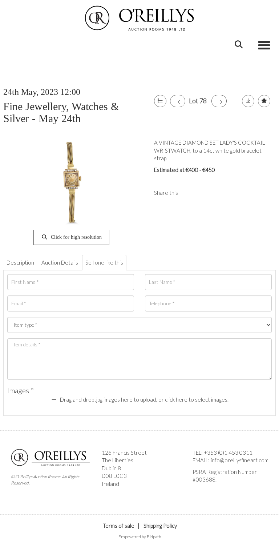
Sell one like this (104, 262)
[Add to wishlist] (264, 101)
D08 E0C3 (114, 475)
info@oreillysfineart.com (239, 460)
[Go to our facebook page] (199, 492)
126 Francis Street (124, 452)
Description (20, 262)
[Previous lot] (177, 101)
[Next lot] (219, 101)
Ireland (110, 483)
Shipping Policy (160, 525)
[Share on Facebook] (190, 192)
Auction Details (59, 262)
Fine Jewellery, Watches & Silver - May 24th (61, 112)
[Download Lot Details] (248, 101)
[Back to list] (160, 101)
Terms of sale (118, 525)
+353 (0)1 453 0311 (228, 452)
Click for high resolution (75, 237)
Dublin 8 (111, 468)
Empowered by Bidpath (139, 536)
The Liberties (117, 460)
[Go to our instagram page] (204, 192)
